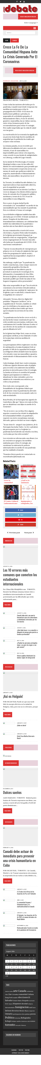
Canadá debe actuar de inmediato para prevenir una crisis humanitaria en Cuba (19, 858)
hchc (6, 1004)
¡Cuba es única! (21, 725)
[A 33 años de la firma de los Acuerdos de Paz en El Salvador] (9, 893)
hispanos (17, 1003)
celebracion (30, 991)
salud (28, 1021)
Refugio (8, 1021)
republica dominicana (22, 1021)
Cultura (31, 994)
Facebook (13, 1050)
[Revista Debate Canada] (20, 9)
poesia (33, 1014)
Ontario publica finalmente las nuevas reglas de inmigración (26, 657)
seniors (32, 1021)
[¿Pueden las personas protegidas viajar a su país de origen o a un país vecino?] (9, 645)
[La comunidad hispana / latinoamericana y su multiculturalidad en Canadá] (9, 904)
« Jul (6, 976)
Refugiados (26, 1018)
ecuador (15, 997)
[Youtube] (24, 1)
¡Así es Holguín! (13, 696)
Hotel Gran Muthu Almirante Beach (25, 737)
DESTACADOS (8, 822)
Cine (10, 994)
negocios (32, 1011)
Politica (9, 1017)
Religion (14, 1021)
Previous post (14, 533)
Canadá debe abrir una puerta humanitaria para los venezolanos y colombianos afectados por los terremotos (27, 618)
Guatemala (32, 1000)
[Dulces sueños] (20, 786)
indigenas (30, 1004)
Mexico (22, 1011)
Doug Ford (8, 997)
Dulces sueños (12, 792)
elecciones (23, 997)
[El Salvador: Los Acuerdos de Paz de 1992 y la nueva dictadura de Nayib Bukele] (9, 917)
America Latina (9, 991)
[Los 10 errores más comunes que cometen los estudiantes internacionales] (20, 564)
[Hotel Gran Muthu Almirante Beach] (9, 738)
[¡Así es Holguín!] (20, 690)
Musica (27, 1011)
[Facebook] (17, 1)
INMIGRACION (8, 541)
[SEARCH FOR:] (20, 32)
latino (34, 1007)
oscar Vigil (14, 81)
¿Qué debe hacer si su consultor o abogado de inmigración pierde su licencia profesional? (27, 632)
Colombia (15, 994)
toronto (10, 1025)
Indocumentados (10, 1007)
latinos (8, 1010)
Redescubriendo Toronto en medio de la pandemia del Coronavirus (27, 929)
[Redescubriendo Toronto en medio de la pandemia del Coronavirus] (9, 930)
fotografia (25, 1000)
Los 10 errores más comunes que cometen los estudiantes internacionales (20, 576)
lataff (30, 1007)
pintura (27, 1014)
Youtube (27, 1050)
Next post (28, 533)
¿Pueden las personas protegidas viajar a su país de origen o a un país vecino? (27, 645)
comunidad (22, 994)
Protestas (17, 1018)
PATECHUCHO (8, 667)
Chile (6, 994)
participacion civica (19, 1014)
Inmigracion (22, 1007)
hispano (11, 1004)
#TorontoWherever (11, 763)
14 (25, 964)
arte (15, 990)
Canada (22, 990)
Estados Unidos (17, 1000)
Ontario (8, 1013)
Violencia (23, 1025)
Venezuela (18, 1025)
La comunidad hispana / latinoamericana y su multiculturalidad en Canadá (25, 904)
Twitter (21, 1050)
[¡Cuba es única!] (9, 727)
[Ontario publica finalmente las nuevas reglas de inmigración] (9, 657)
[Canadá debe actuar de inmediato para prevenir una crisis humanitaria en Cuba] (20, 845)
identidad (24, 1004)
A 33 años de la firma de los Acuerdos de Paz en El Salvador (26, 892)
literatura (15, 1011)
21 (25, 967)
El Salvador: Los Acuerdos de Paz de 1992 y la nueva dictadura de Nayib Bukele (27, 917)
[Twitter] (20, 1)
